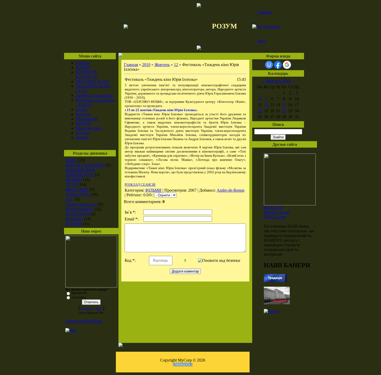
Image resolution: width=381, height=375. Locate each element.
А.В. (70, 199)
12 (176, 64)
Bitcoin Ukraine (277, 212)
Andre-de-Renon (230, 190)
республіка (79, 297)
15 (284, 105)
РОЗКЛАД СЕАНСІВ (140, 184)
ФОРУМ (83, 123)
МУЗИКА (74, 219)
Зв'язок (82, 137)
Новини (83, 63)
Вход (261, 41)
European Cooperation (94, 95)
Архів (99, 308)
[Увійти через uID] (269, 65)
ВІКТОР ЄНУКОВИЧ (85, 165)
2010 (146, 64)
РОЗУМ (83, 67)
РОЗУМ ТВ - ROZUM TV (87, 74)
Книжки (83, 114)
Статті (81, 109)
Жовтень (162, 64)
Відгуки (83, 133)
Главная (264, 12)
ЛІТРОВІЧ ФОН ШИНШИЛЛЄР (80, 172)
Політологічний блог (84, 321)
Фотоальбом (86, 119)
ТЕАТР (72, 184)
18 (260, 111)
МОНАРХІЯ (79, 293)
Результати (87, 308)
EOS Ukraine (275, 217)
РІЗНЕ (71, 160)
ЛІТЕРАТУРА (78, 194)
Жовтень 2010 (278, 81)
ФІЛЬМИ (74, 179)
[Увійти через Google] (287, 65)
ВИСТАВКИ (77, 189)
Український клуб (81, 204)
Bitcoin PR (273, 207)
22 (284, 111)
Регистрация (268, 26)
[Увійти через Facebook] (278, 65)
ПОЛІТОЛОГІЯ (80, 209)
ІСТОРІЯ (74, 224)
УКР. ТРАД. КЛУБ (92, 81)
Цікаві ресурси (89, 128)
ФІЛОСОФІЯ (78, 214)
